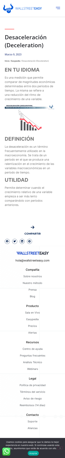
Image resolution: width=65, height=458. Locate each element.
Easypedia (15, 61)
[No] (60, 447)
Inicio (7, 61)
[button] (7, 241)
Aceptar (33, 453)
